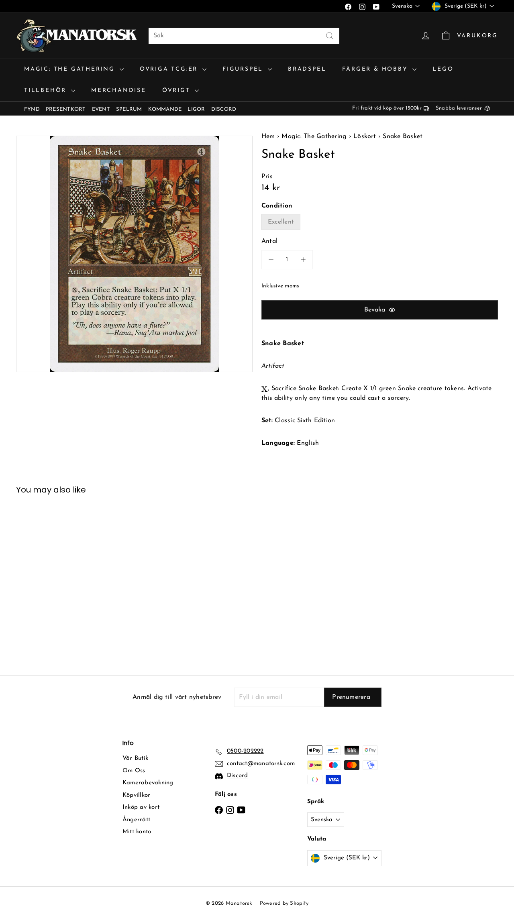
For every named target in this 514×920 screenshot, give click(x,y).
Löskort (364, 136)
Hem (269, 136)
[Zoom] (134, 254)
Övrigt (177, 91)
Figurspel (244, 69)
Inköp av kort (140, 807)
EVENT (101, 109)
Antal (269, 241)
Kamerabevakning (147, 783)
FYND (32, 109)
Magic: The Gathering (71, 69)
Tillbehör (46, 91)
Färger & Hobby (376, 69)
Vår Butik (135, 758)
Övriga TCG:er (170, 69)
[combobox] (244, 36)
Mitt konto (136, 832)
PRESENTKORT (66, 109)
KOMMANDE (165, 109)
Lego (442, 69)
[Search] (329, 36)
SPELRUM (129, 109)
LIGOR (196, 109)
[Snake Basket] (53, 579)
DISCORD (224, 109)
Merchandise (118, 91)
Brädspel (307, 69)
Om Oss (133, 771)
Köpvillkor (136, 795)
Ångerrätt (136, 820)
